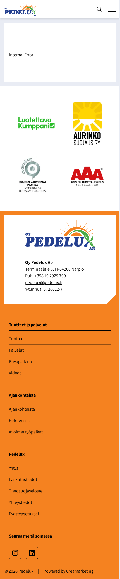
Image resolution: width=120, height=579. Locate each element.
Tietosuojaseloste (25, 491)
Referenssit (19, 420)
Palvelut (16, 350)
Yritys (13, 468)
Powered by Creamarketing (68, 571)
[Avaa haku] (99, 9)
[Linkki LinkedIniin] (32, 553)
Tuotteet (17, 339)
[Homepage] (21, 9)
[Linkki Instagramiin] (15, 553)
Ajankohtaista (22, 409)
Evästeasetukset (24, 514)
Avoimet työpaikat (26, 432)
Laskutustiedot (23, 479)
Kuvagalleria (20, 361)
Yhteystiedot (20, 502)
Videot (15, 373)
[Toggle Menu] (111, 9)
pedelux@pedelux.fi (43, 282)
